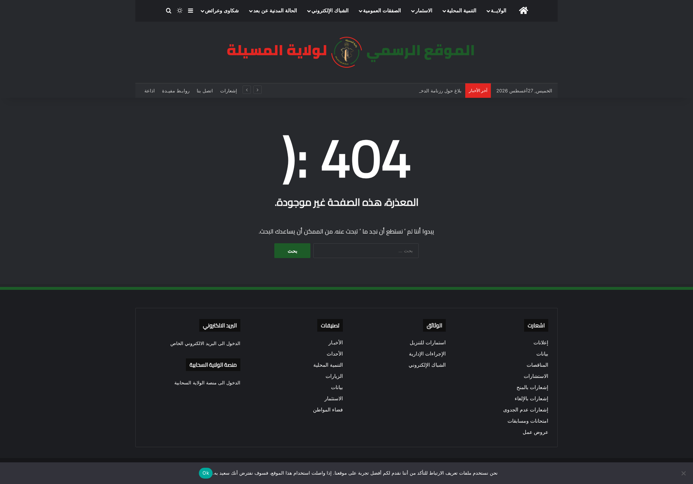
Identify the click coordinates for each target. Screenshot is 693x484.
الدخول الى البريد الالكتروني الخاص (205, 343)
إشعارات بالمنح (532, 387)
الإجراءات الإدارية (427, 354)
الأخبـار (335, 342)
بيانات (542, 354)
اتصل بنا (205, 90)
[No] (684, 473)
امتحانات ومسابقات (527, 421)
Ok (205, 473)
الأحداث (335, 354)
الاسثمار (423, 10)
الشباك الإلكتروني (330, 10)
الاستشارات (536, 376)
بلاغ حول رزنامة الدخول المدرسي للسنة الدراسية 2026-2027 (400, 90)
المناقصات (537, 365)
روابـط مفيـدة (175, 90)
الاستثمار (333, 398)
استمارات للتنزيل (428, 342)
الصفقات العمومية (382, 10)
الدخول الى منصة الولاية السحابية (207, 382)
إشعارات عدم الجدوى (525, 410)
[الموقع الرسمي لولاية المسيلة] (346, 52)
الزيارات (334, 376)
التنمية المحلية (461, 10)
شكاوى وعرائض (222, 10)
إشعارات (228, 90)
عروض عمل (535, 432)
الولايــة (498, 10)
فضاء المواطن (328, 410)
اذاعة (149, 90)
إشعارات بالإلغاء (531, 398)
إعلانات (540, 342)
